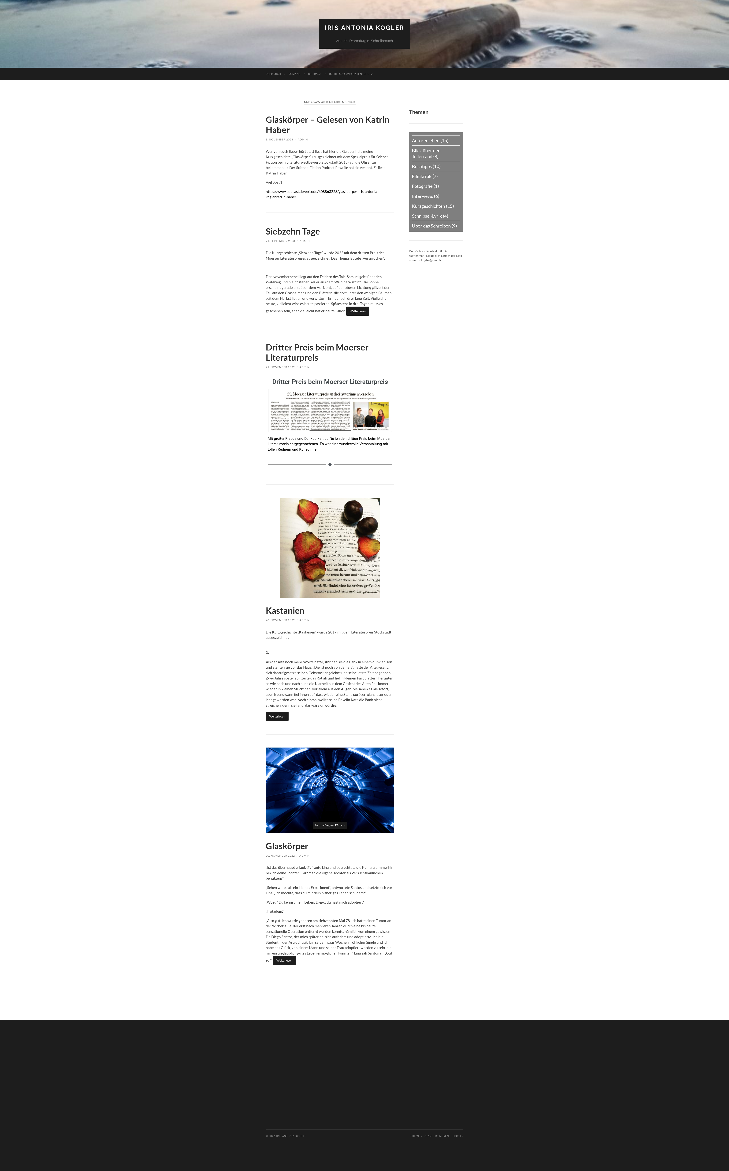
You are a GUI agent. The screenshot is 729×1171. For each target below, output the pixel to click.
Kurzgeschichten (428, 206)
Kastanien (285, 610)
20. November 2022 (280, 620)
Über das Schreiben (431, 225)
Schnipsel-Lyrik (427, 216)
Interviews (422, 196)
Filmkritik (422, 176)
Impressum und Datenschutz (351, 73)
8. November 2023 (279, 139)
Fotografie (422, 186)
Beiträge (315, 73)
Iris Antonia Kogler (364, 27)
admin (303, 139)
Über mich (273, 73)
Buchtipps (422, 166)
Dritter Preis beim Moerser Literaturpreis (317, 352)
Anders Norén (438, 1136)
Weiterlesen (358, 311)
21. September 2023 (280, 241)
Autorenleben (425, 140)
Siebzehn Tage (293, 231)
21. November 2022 (280, 367)
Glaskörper (287, 846)
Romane (295, 73)
